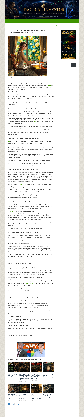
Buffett (22, 184)
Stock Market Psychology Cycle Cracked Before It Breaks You (24, 396)
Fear (9, 141)
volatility (48, 85)
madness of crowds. (29, 283)
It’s (35, 121)
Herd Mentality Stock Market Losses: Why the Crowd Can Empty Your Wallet (35, 376)
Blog (59, 25)
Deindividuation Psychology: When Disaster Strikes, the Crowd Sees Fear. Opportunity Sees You (24, 376)
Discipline (10, 211)
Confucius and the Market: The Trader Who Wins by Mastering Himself (36, 396)
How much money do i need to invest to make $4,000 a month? (13, 375)
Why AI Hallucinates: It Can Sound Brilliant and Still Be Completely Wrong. (48, 375)
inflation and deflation (19, 239)
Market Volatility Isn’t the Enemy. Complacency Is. (47, 396)
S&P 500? (12, 310)
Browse (73, 65)
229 (18, 404)
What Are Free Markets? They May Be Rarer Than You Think (13, 396)
